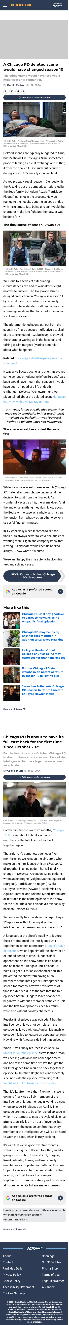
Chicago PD (19, 709)
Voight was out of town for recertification (30, 1083)
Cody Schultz (15, 770)
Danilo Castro (15, 85)
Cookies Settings (14, 1293)
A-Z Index (48, 1287)
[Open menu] (5, 5)
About (7, 1256)
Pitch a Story (50, 1268)
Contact (8, 1262)
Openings (48, 1256)
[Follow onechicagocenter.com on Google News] (60, 591)
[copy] (23, 91)
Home (6, 709)
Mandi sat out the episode (21, 1053)
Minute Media (20, 1302)
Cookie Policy (11, 1281)
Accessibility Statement (18, 1287)
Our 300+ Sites (51, 1262)
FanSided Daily (12, 1268)
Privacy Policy (12, 1274)
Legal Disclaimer (53, 1281)
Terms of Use (51, 1274)
